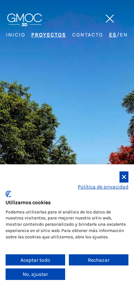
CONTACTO (87, 35)
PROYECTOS (48, 35)
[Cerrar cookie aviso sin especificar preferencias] (123, 177)
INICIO (15, 35)
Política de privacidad (103, 187)
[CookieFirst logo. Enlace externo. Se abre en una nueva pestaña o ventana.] (8, 194)
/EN (118, 35)
